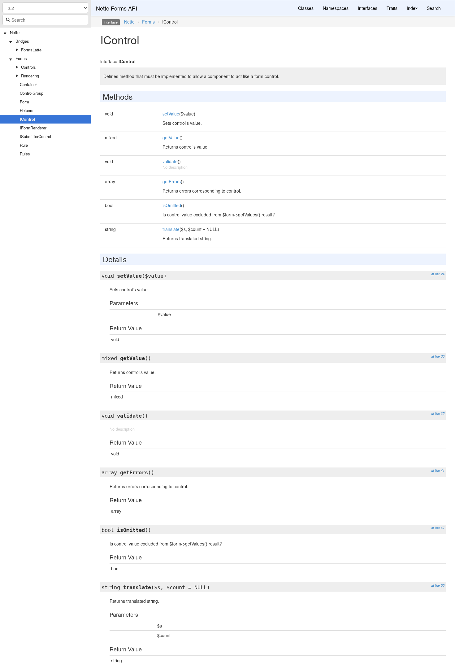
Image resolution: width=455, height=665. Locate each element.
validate (170, 161)
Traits (392, 8)
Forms (21, 58)
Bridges (22, 41)
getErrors (171, 181)
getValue (171, 137)
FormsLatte (31, 50)
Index (412, 8)
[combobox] (45, 20)
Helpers (26, 110)
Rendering (30, 76)
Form (24, 102)
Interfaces (367, 8)
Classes (306, 8)
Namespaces (336, 8)
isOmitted (171, 205)
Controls (28, 67)
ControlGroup (31, 93)
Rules (25, 154)
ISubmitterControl (35, 136)
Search (434, 8)
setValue (170, 114)
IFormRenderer (33, 128)
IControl (27, 119)
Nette (15, 32)
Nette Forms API (116, 8)
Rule (24, 145)
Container (28, 84)
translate (171, 229)
